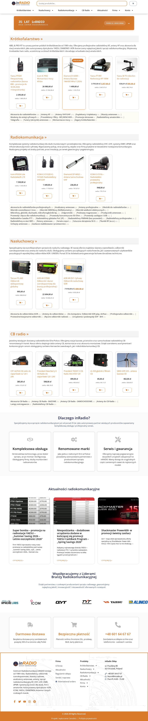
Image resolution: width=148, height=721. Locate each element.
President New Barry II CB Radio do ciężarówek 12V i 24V (46, 374)
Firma (114, 10)
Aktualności (102, 10)
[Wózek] (133, 3)
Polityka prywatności (88, 718)
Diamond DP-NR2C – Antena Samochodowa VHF (73, 177)
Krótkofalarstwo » (26, 38)
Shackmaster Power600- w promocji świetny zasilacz (116, 532)
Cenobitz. (73, 718)
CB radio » (19, 333)
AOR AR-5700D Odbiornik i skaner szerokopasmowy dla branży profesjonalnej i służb (47, 284)
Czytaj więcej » (18, 560)
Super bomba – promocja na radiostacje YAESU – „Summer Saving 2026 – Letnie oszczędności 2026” (29, 535)
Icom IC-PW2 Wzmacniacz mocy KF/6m (45, 79)
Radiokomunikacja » (28, 137)
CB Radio (86, 10)
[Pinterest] (34, 701)
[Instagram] (29, 701)
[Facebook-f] (14, 701)
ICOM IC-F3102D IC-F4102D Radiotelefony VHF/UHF (46, 177)
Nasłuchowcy (44, 10)
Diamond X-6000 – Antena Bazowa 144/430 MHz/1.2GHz (73, 79)
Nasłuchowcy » (23, 241)
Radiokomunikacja (66, 10)
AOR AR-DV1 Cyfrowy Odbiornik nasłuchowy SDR (73, 281)
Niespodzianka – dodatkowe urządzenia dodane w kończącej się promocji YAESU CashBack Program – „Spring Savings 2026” (73, 536)
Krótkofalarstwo (24, 10)
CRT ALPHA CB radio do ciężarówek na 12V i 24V (21, 374)
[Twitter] (19, 701)
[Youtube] (24, 701)
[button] (20, 105)
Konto (127, 10)
